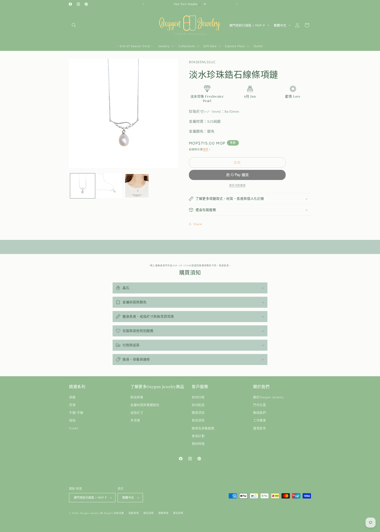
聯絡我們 (259, 412)
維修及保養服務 (203, 428)
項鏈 (72, 397)
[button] (74, 25)
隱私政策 (148, 513)
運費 (205, 149)
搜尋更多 (259, 428)
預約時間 (198, 443)
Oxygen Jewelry (90, 513)
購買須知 (198, 412)
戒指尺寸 (136, 412)
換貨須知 (198, 420)
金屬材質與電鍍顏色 (144, 405)
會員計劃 (198, 436)
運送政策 (178, 513)
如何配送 (198, 405)
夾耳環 (135, 420)
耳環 (72, 405)
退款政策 (134, 513)
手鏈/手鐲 (76, 412)
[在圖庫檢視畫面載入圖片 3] (136, 185)
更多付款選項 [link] (237, 185)
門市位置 (259, 405)
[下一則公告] (237, 4)
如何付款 (198, 397)
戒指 (72, 420)
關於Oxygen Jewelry (268, 397)
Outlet (74, 428)
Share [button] (197, 224)
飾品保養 (136, 397)
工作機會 (259, 420)
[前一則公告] (143, 4)
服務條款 (163, 513)
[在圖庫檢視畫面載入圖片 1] (82, 185)
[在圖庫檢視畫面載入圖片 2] (109, 185)
